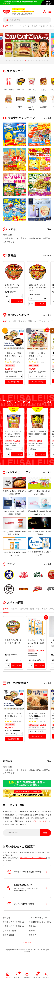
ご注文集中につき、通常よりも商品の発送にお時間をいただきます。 (26, 771)
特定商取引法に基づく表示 (40, 922)
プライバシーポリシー (41, 821)
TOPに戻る (27, 942)
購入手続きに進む (13, 382)
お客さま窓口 (8, 935)
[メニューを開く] (50, 12)
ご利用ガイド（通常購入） (14, 922)
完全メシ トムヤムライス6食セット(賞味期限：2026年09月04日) (13, 433)
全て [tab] (5, 321)
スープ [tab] (50, 321)
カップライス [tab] (39, 321)
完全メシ (13, 26)
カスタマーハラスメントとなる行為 (33, 858)
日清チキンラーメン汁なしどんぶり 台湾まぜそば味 (37, 287)
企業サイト (33, 935)
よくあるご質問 (9, 931)
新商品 (34, 26)
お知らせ (6, 918)
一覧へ (48, 229)
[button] (6, 60)
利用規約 (32, 926)
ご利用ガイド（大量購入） (14, 926)
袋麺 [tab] (30, 321)
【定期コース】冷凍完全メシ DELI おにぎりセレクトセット (37, 716)
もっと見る (47, 118)
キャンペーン (24, 26)
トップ (5, 26)
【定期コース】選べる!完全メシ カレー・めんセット (37, 356)
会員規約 (32, 931)
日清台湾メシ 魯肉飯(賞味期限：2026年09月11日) (37, 433)
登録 (45, 833)
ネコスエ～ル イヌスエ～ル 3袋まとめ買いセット (36, 643)
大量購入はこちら (49, 3)
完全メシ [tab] (22, 321)
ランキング (43, 26)
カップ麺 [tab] (12, 321)
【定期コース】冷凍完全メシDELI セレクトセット (13, 356)
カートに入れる (17, 301)
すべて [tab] (5, 609)
